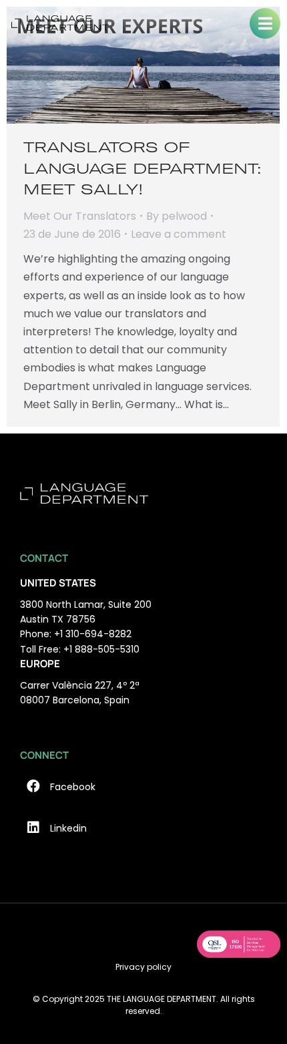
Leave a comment (178, 234)
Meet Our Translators (79, 216)
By (176, 216)
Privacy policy (143, 967)
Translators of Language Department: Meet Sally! (142, 168)
